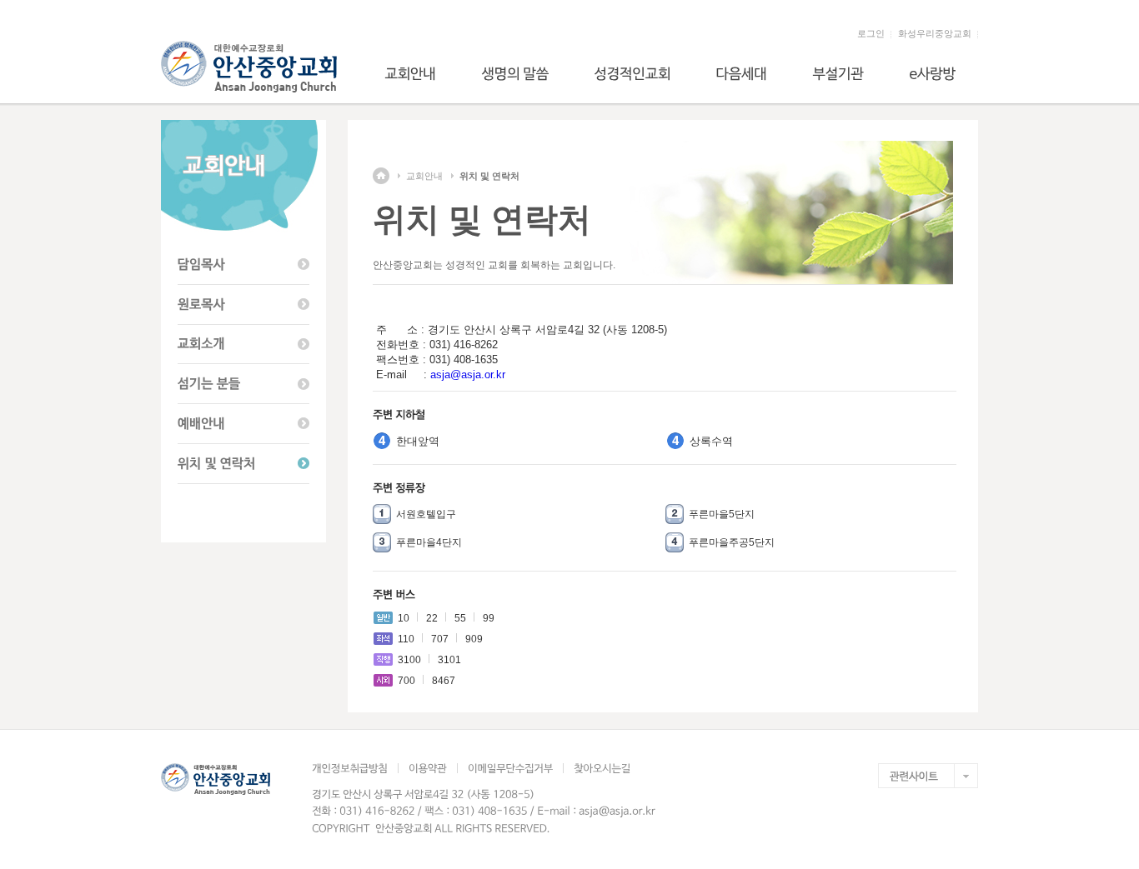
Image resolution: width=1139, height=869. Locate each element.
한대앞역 (417, 441)
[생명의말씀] (515, 73)
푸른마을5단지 (722, 514)
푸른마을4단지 (429, 542)
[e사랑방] (932, 73)
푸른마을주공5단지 (732, 542)
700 (406, 681)
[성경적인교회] (632, 73)
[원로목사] (243, 305)
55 (460, 618)
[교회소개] (243, 345)
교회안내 (424, 176)
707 (440, 639)
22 (432, 618)
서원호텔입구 (426, 514)
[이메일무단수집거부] (510, 768)
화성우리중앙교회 (934, 33)
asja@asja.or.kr (467, 374)
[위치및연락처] (243, 464)
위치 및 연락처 (489, 176)
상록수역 (711, 441)
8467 (443, 681)
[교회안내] (410, 73)
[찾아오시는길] (601, 768)
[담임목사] (243, 265)
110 (406, 639)
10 (403, 618)
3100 (409, 660)
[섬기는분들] (243, 384)
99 (488, 618)
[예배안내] (243, 424)
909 (474, 639)
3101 (449, 660)
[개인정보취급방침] (355, 768)
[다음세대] (741, 73)
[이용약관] (427, 768)
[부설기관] (838, 73)
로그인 (871, 33)
